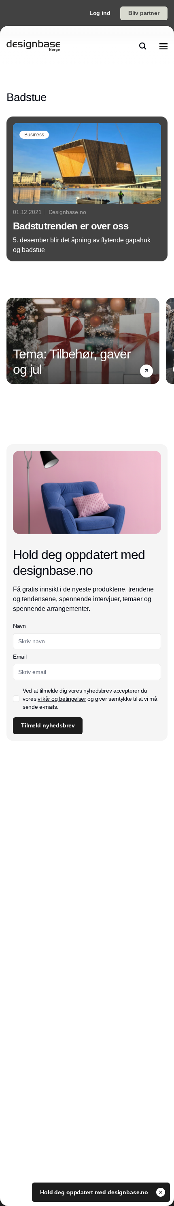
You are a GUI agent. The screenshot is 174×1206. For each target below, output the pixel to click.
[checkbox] (16, 698)
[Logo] (33, 46)
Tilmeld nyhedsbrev (47, 725)
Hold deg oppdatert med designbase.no (95, 1192)
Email (19, 656)
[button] (146, 370)
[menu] (163, 46)
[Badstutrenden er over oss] (87, 189)
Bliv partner (143, 13)
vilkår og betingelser (62, 698)
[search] (142, 46)
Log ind (99, 13)
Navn (19, 626)
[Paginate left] (13, 340)
